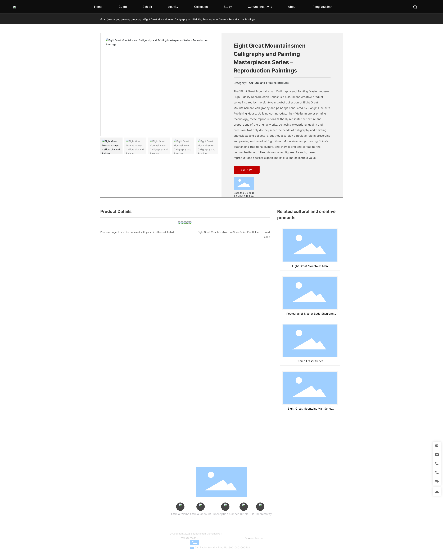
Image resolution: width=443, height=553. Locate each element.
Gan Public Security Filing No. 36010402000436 (222, 547)
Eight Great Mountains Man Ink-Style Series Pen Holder (229, 232)
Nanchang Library (256, 525)
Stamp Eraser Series (310, 361)
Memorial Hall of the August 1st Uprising (198, 525)
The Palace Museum (190, 522)
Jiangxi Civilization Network (203, 529)
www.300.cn (225, 538)
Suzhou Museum (270, 522)
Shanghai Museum (247, 522)
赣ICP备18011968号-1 (233, 533)
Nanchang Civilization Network (238, 529)
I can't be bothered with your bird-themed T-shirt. (146, 232)
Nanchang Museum (233, 525)
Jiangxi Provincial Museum (219, 522)
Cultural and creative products (124, 19)
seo (234, 538)
